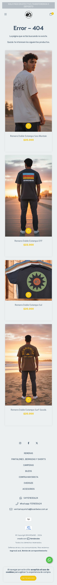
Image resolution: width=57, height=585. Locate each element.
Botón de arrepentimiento (34, 551)
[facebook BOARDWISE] (28, 443)
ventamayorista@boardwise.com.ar (31, 509)
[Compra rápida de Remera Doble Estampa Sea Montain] (28, 126)
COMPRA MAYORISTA (28, 477)
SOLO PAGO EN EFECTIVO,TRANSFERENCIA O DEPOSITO (28, 5)
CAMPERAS (28, 465)
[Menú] (6, 14)
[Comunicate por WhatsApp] (49, 560)
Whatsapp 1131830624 (31, 504)
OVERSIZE (28, 483)
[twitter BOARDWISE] (37, 443)
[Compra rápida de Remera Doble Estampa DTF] (28, 231)
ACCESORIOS (29, 489)
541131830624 (31, 498)
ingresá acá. (16, 551)
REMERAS (28, 453)
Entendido (28, 578)
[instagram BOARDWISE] (20, 443)
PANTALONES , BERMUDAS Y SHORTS (28, 459)
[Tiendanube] (28, 539)
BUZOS (28, 471)
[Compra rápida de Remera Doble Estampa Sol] (28, 295)
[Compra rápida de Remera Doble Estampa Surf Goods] (28, 400)
